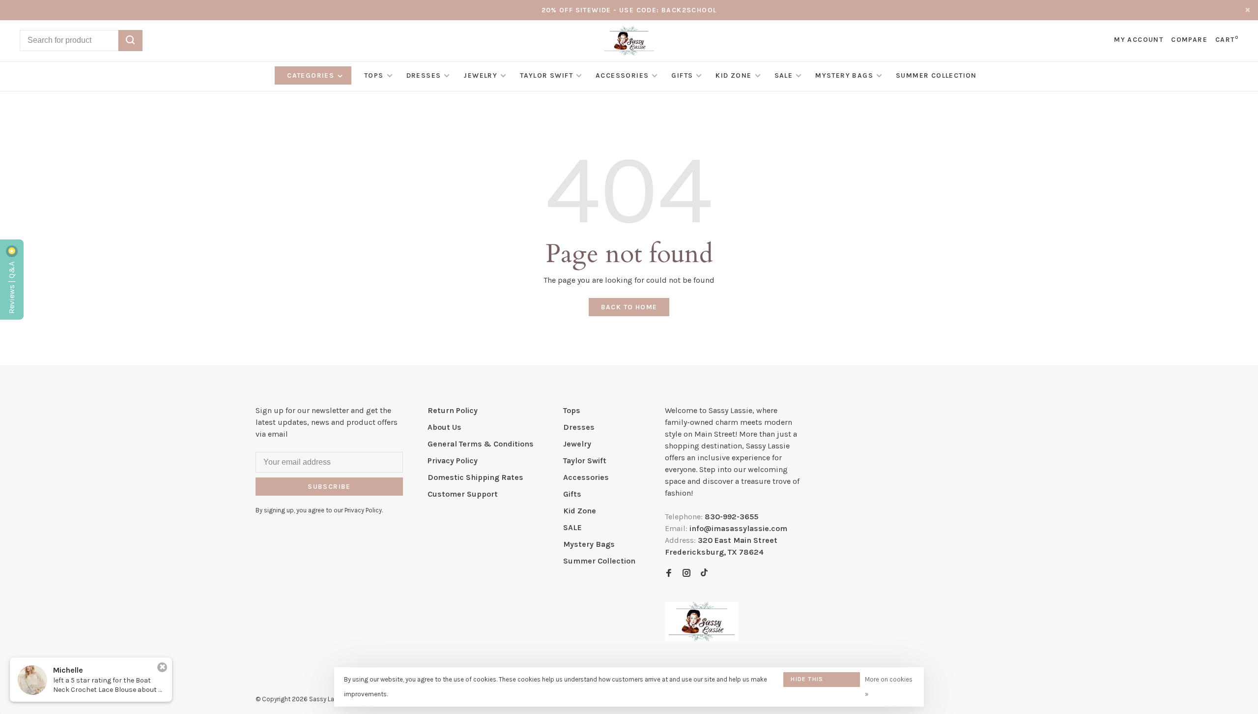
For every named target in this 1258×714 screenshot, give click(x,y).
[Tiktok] (704, 573)
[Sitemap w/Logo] (702, 638)
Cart (1226, 39)
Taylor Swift (546, 75)
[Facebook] (669, 573)
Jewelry (480, 75)
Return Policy (453, 410)
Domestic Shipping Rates (475, 477)
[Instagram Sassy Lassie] (686, 573)
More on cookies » (889, 687)
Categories (311, 75)
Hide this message (807, 681)
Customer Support (463, 494)
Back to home (629, 307)
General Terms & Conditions (481, 443)
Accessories (622, 75)
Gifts (682, 75)
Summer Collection (936, 75)
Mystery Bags (844, 75)
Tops (374, 75)
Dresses (423, 75)
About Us (444, 427)
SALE (783, 75)
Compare (1189, 39)
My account (1138, 39)
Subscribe (329, 486)
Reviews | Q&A (11, 287)
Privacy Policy (453, 460)
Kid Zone (733, 75)
